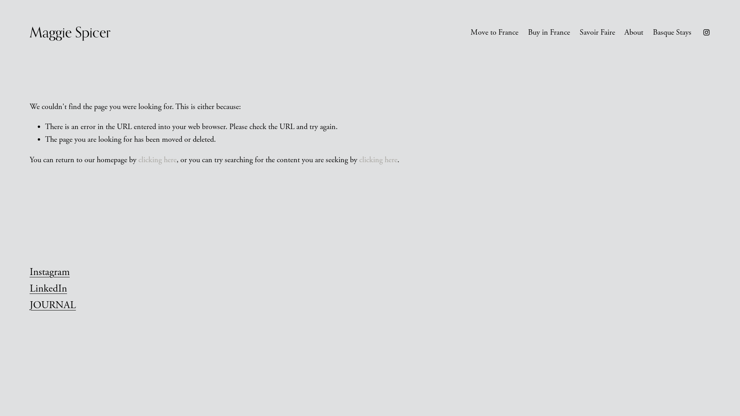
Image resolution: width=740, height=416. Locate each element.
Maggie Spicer (70, 32)
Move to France (494, 32)
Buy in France (549, 32)
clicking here (157, 160)
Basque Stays (672, 32)
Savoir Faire (597, 32)
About (633, 32)
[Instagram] (706, 32)
